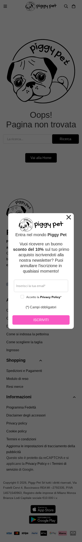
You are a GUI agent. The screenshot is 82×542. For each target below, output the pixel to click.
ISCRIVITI (41, 320)
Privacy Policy (50, 297)
